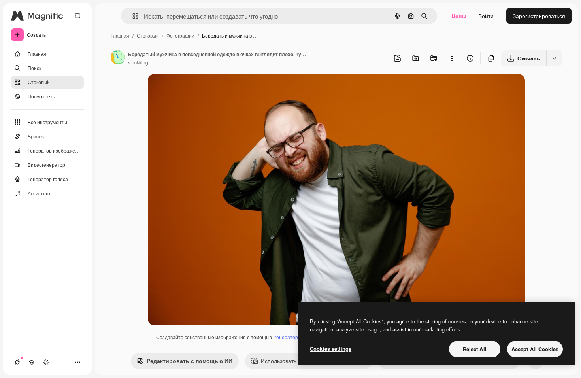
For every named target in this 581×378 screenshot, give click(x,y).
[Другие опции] (452, 58)
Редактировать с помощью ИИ (189, 361)
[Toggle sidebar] (77, 15)
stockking (138, 62)
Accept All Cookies (534, 349)
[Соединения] (17, 362)
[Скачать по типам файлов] (554, 58)
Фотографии (180, 35)
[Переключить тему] (46, 362)
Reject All (475, 349)
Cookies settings (330, 348)
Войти (486, 16)
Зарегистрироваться (539, 16)
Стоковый (148, 35)
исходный (200, 89)
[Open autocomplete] (132, 16)
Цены (458, 16)
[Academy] (31, 362)
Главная (120, 35)
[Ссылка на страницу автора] (118, 58)
